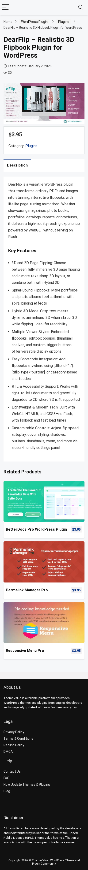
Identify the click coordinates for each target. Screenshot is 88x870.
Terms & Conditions (18, 738)
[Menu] (5, 7)
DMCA (8, 751)
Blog (7, 791)
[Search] (80, 7)
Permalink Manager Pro (27, 590)
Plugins (63, 22)
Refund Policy (14, 745)
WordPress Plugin (34, 22)
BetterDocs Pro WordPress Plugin (36, 529)
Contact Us (12, 771)
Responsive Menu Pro (25, 650)
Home (8, 22)
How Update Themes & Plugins (27, 784)
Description (17, 165)
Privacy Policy (14, 732)
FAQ (6, 778)
